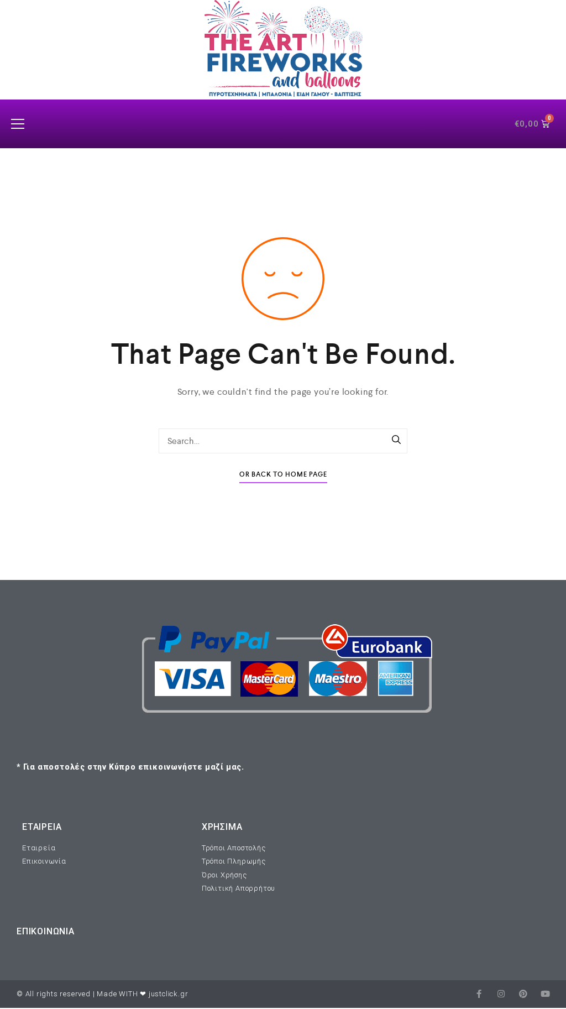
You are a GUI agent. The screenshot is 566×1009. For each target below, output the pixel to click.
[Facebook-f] (479, 994)
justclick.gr (168, 994)
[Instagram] (501, 994)
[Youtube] (545, 994)
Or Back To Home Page (283, 474)
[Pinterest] (523, 994)
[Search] (396, 441)
